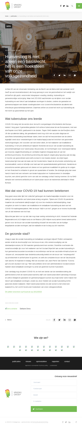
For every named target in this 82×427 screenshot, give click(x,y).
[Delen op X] (59, 75)
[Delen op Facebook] (54, 75)
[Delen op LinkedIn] (64, 75)
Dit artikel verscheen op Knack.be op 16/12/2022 (23, 292)
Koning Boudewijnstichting (40, 422)
